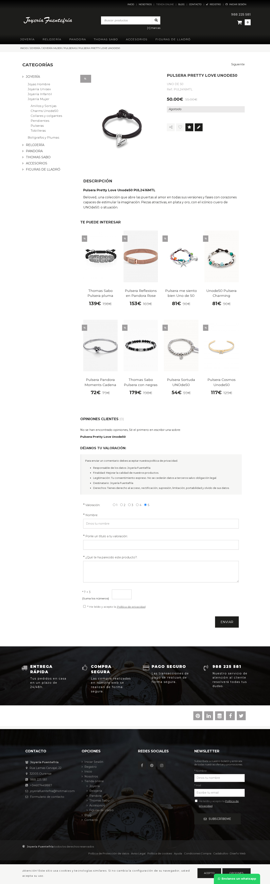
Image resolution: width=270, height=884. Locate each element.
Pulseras (37, 125)
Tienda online (165, 4)
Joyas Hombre (39, 84)
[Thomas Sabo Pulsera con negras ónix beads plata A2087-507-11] (141, 345)
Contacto (195, 4)
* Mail (197, 785)
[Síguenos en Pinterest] (153, 766)
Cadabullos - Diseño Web (229, 853)
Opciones (236, 873)
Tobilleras (38, 130)
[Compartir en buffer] (219, 716)
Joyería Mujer (38, 99)
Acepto (209, 873)
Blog (181, 4)
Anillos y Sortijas (43, 106)
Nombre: (91, 515)
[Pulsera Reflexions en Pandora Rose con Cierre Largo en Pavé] (141, 256)
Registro (215, 4)
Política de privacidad (131, 606)
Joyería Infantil (40, 94)
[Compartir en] (171, 127)
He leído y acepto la (219, 803)
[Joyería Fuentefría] (48, 20)
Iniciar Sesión (237, 4)
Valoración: (92, 505)
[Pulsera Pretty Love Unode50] (122, 121)
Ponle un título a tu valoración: (106, 536)
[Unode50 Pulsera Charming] (221, 256)
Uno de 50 (175, 84)
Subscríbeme (220, 819)
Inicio (130, 4)
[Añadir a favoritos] (180, 127)
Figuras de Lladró (173, 39)
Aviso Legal (138, 853)
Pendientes (40, 121)
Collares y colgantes (46, 116)
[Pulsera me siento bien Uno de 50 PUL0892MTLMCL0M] (181, 256)
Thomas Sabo (106, 39)
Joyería (27, 39)
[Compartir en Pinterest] (197, 716)
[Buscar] (156, 20)
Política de (108, 853)
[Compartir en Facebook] (230, 716)
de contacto (47, 797)
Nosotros (145, 4)
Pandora (77, 39)
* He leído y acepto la (116, 606)
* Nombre (200, 770)
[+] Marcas (153, 27)
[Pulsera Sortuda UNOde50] (181, 345)
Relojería (51, 39)
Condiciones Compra (197, 853)
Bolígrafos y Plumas (43, 137)
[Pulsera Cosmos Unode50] (221, 345)
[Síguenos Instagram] (163, 766)
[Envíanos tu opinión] (199, 127)
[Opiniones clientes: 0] (189, 127)
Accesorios (136, 39)
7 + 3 (86, 592)
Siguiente (238, 64)
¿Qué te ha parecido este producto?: (111, 557)
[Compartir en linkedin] (208, 716)
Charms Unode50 (44, 111)
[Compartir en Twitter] (241, 716)
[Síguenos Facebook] (143, 766)
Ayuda (178, 853)
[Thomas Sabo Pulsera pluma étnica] (100, 256)
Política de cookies (159, 853)
